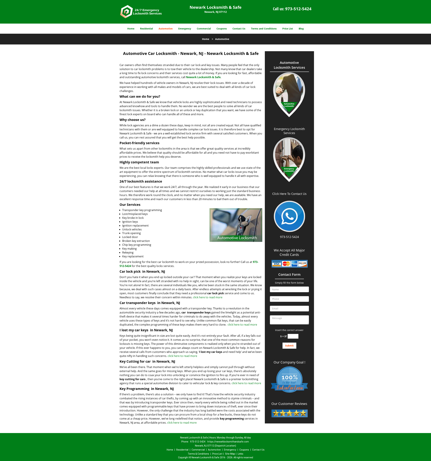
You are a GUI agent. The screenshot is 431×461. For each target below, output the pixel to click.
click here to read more (207, 297)
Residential (146, 28)
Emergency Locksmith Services (289, 131)
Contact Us (239, 28)
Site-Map (230, 453)
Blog (301, 28)
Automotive (166, 28)
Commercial (204, 28)
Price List (287, 28)
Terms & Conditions (198, 453)
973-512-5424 (298, 8)
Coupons (222, 28)
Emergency (184, 28)
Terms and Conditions (264, 28)
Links (240, 453)
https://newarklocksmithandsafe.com (228, 441)
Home (130, 28)
